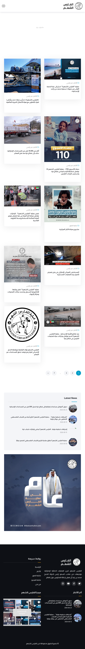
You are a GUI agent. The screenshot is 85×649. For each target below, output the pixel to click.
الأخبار (75, 83)
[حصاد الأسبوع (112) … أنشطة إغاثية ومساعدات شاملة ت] (9, 618)
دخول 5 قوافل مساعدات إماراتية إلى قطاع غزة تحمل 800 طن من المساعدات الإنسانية (38, 407)
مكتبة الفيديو (36, 580)
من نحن (38, 584)
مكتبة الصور (73, 225)
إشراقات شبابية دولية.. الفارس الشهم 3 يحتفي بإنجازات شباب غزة (44, 429)
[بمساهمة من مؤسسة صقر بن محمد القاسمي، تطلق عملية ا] (35, 606)
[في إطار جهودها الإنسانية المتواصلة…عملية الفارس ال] (9, 606)
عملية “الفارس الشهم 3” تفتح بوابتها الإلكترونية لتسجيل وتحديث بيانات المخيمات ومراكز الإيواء (23, 292)
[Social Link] (79, 583)
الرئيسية (46, 27)
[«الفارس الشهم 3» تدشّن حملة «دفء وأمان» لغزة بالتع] (35, 618)
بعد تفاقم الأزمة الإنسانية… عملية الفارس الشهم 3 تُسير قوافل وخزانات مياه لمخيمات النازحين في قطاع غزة (63, 336)
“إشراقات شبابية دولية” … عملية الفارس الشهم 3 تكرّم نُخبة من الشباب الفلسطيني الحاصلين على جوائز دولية (58, 617)
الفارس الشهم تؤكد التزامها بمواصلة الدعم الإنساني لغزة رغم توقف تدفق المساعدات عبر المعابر (22, 352)
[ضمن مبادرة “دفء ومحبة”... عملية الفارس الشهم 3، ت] (22, 618)
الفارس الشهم (31, 643)
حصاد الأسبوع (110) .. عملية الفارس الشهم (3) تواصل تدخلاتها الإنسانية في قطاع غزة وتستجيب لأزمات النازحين (62, 171)
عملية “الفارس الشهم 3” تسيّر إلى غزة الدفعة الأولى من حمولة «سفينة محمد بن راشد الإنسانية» (63, 89)
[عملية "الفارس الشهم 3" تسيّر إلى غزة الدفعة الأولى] (22, 606)
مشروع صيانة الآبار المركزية (69, 229)
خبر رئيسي (69, 83)
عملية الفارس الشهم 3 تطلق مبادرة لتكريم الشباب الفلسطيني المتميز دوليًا (41, 440)
